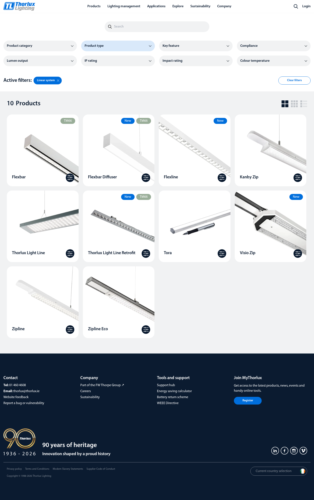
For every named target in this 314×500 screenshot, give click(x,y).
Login (306, 6)
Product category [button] (19, 46)
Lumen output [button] (17, 61)
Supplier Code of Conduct (101, 469)
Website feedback (16, 397)
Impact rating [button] (172, 61)
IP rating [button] (91, 61)
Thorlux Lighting (42, 476)
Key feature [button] (171, 46)
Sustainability (90, 397)
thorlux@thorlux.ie (26, 391)
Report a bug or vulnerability (23, 403)
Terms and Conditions (37, 469)
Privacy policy (14, 469)
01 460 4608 (17, 385)
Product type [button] (94, 46)
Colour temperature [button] (255, 61)
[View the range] (70, 177)
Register (247, 400)
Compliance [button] (249, 46)
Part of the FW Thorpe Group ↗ (102, 385)
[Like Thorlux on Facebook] (284, 450)
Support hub (166, 385)
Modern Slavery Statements (68, 469)
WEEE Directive (168, 403)
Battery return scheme (172, 397)
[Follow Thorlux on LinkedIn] (275, 450)
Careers (85, 391)
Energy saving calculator (174, 391)
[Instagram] (294, 450)
